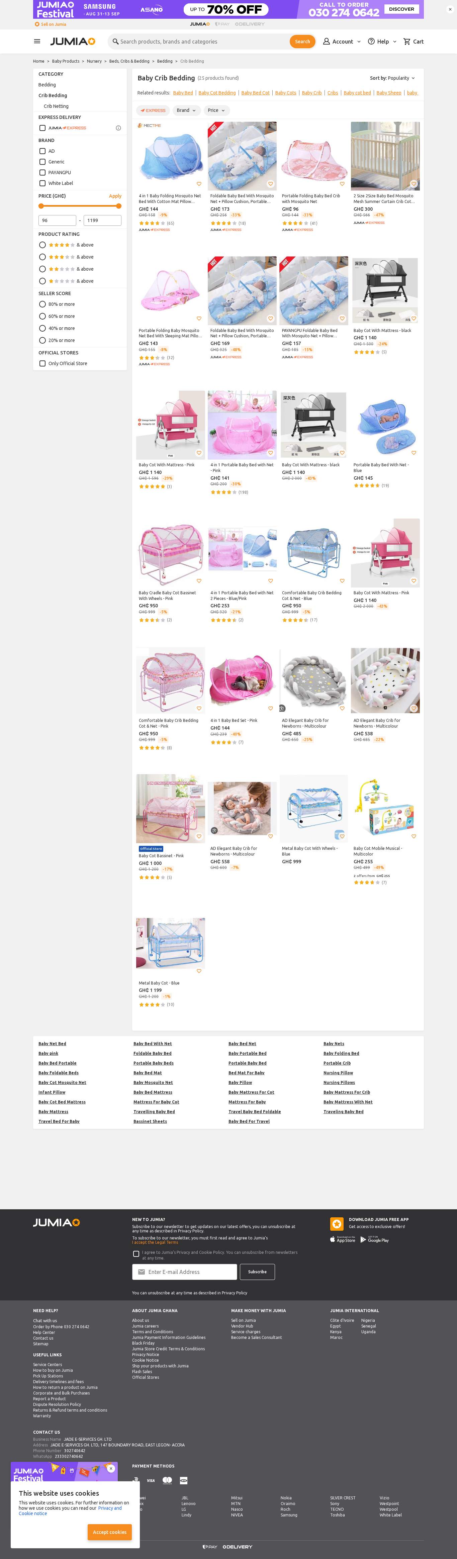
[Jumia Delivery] (251, 24)
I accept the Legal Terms (155, 1242)
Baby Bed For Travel (249, 1121)
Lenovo (189, 1503)
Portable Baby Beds (153, 1063)
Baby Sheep (389, 92)
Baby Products (65, 61)
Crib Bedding (52, 95)
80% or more (62, 304)
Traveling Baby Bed (344, 1111)
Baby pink (48, 1053)
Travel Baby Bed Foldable (255, 1111)
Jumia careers (145, 1326)
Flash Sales (142, 1371)
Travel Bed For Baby (59, 1121)
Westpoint (389, 1503)
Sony (334, 1503)
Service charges (245, 1332)
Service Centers (47, 1364)
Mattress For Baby (247, 1102)
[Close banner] (450, 9)
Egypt (335, 1326)
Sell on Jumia (53, 24)
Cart (418, 42)
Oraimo (288, 1503)
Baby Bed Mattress (152, 1092)
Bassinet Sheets (150, 1121)
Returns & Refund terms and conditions (70, 1410)
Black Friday (143, 1343)
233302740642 (69, 1456)
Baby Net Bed (52, 1043)
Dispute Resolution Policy (57, 1404)
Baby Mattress (53, 1111)
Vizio (384, 1498)
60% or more (62, 316)
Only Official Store (68, 363)
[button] (199, 184)
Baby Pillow (240, 1082)
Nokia (286, 1498)
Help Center (44, 1332)
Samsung (289, 1515)
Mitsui (237, 1498)
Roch (285, 1509)
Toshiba (337, 1515)
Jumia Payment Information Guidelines (168, 1337)
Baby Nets (334, 1043)
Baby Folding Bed (341, 1053)
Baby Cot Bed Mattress (62, 1102)
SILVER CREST (343, 1498)
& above (85, 245)
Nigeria (368, 1320)
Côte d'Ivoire (342, 1320)
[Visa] (151, 1481)
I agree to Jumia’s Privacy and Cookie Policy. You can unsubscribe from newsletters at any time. (219, 1255)
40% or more (62, 328)
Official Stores (145, 1377)
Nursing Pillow (338, 1073)
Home (38, 61)
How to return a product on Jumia (65, 1387)
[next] (414, 94)
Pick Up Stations (48, 1376)
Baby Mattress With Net (348, 1102)
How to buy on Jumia (53, 1370)
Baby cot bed (357, 92)
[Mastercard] (167, 1481)
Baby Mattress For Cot (251, 1092)
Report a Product (49, 1399)
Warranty (42, 1416)
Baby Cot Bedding (217, 92)
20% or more (62, 340)
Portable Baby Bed (248, 1063)
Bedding (165, 61)
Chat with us (45, 1320)
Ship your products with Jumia (160, 1366)
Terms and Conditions (152, 1332)
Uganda (368, 1332)
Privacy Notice (145, 1354)
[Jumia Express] (62, 128)
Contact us (43, 1338)
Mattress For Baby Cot (156, 1102)
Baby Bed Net (242, 1043)
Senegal (368, 1326)
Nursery (94, 61)
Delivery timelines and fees (58, 1381)
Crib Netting (56, 106)
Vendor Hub (242, 1326)
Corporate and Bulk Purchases (61, 1393)
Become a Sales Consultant (256, 1337)
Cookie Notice (145, 1360)
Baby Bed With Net (152, 1043)
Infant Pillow (51, 1092)
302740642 (74, 1450)
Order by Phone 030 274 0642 (61, 1327)
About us (140, 1320)
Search (302, 41)
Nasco (237, 1509)
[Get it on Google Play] (375, 1239)
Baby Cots (285, 92)
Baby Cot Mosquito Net (62, 1082)
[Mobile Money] (183, 1481)
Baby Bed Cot (256, 92)
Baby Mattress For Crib (347, 1092)
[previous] (141, 94)
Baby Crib (312, 92)
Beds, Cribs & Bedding (129, 61)
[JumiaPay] (222, 24)
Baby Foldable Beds (58, 1073)
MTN (236, 1503)
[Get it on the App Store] (342, 1239)
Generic (57, 161)
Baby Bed (183, 92)
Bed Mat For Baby (247, 1073)
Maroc (336, 1337)
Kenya (336, 1332)
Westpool (389, 1509)
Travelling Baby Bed (154, 1111)
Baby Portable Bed (248, 1053)
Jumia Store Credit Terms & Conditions (168, 1349)
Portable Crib (337, 1063)
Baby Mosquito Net (153, 1082)
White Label (61, 183)
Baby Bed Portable (57, 1063)
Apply (115, 196)
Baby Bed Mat (147, 1073)
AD (52, 151)
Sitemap (41, 1344)
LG (184, 1509)
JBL (185, 1498)
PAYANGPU (60, 172)
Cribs (333, 92)
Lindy (186, 1515)
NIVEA (237, 1515)
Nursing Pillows (339, 1082)
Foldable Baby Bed (152, 1053)
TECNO (337, 1509)
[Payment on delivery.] (136, 1481)
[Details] (118, 128)
